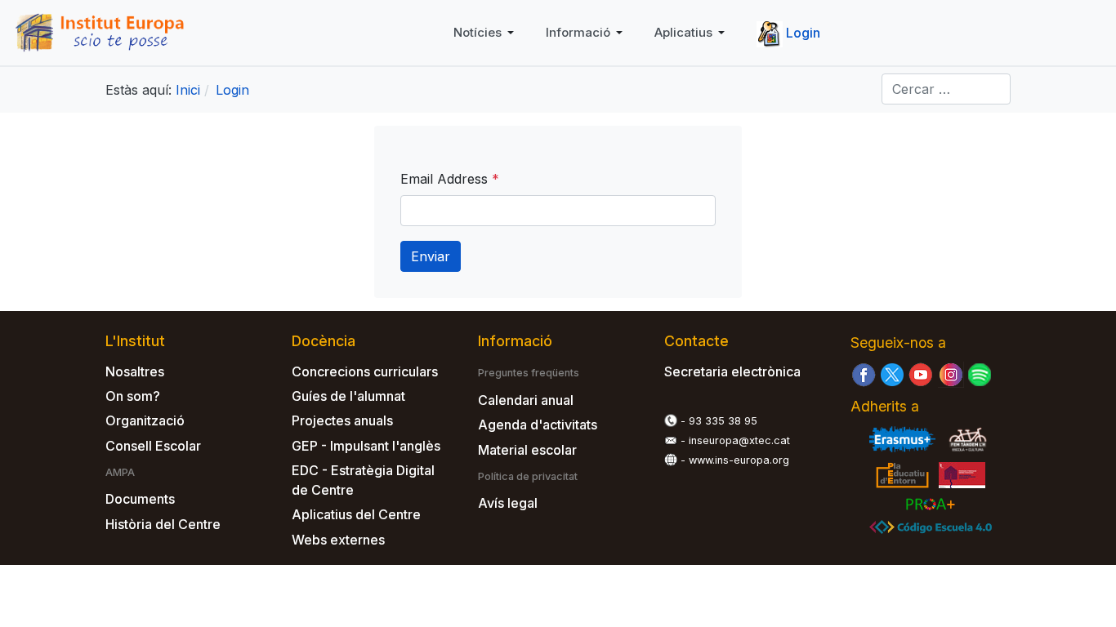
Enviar (430, 256)
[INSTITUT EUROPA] (105, 31)
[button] (486, 32)
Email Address (449, 179)
